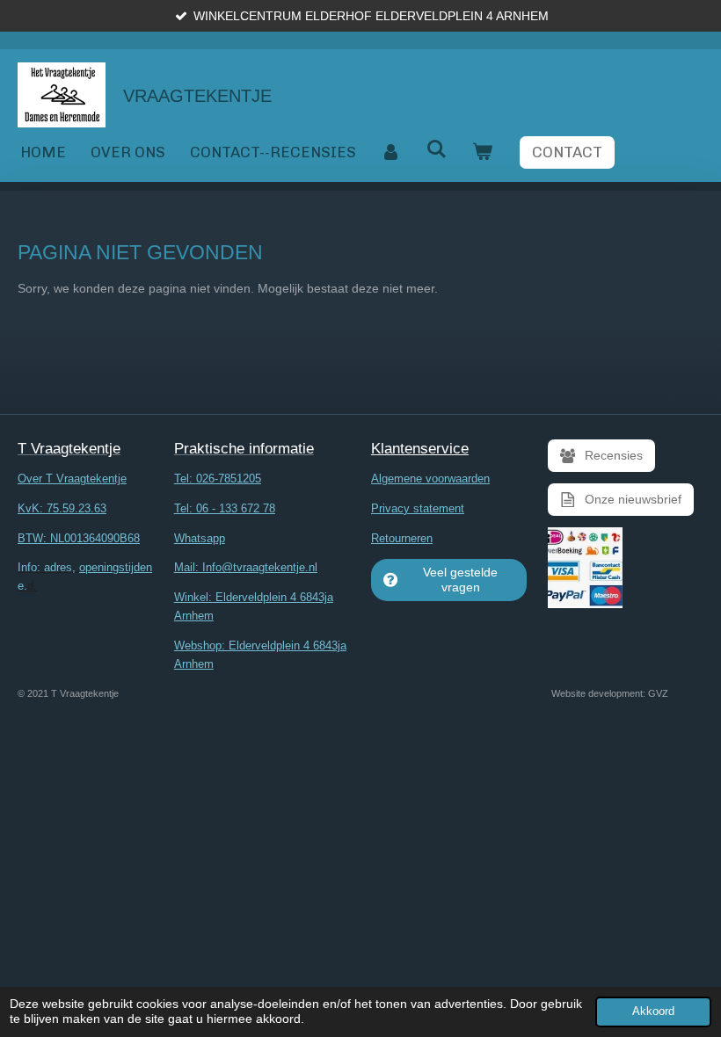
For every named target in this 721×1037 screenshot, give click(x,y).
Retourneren (402, 538)
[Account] (391, 152)
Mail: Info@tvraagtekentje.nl (245, 567)
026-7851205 (228, 478)
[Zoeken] (437, 149)
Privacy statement (417, 508)
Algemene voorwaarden (430, 478)
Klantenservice (420, 448)
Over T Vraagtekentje (72, 478)
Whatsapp (199, 538)
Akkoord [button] (653, 1011)
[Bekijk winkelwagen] (483, 152)
